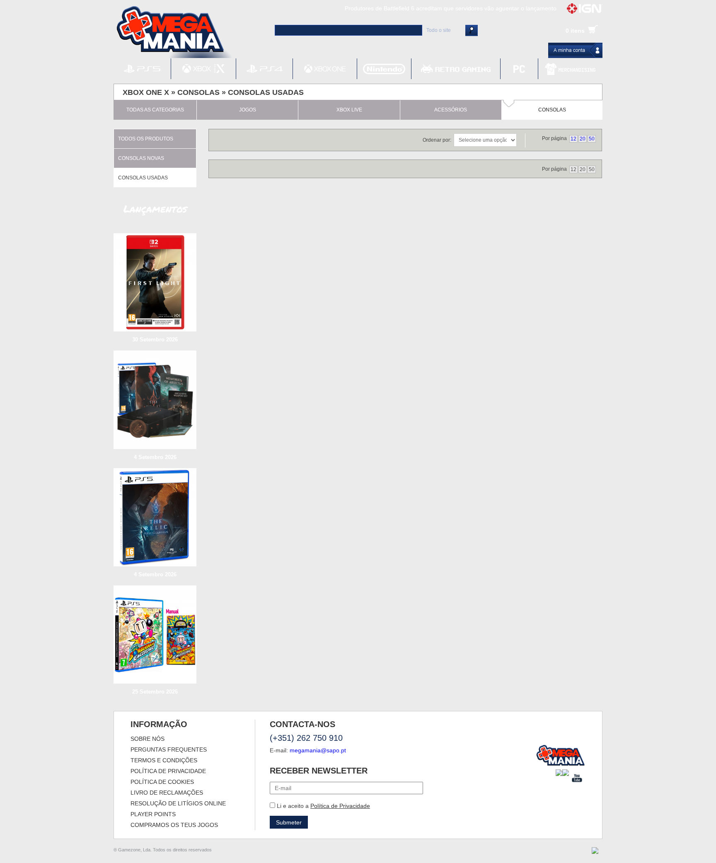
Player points (153, 814)
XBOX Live (349, 110)
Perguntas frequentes (169, 749)
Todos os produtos (145, 139)
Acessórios (450, 110)
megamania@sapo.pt (318, 750)
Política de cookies (162, 781)
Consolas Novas (141, 158)
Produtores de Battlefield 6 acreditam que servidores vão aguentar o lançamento (450, 8)
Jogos (247, 110)
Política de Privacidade (340, 806)
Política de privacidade (168, 771)
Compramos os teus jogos (174, 825)
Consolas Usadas (266, 92)
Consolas (198, 92)
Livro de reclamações (167, 792)
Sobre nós (147, 738)
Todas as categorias (155, 110)
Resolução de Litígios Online (178, 803)
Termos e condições (164, 760)
